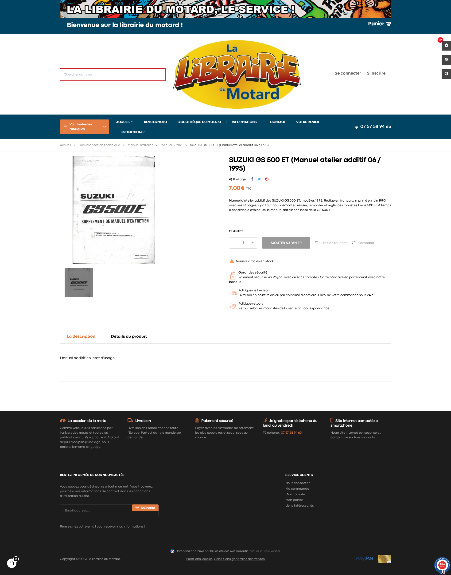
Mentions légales (199, 559)
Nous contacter (297, 483)
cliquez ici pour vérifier (265, 551)
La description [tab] (81, 336)
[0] (316, 74)
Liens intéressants (299, 505)
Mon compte (295, 494)
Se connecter (348, 73)
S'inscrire (376, 73)
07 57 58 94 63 (375, 127)
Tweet (259, 179)
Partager (252, 179)
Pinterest (266, 179)
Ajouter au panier (286, 243)
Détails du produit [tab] (129, 336)
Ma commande (297, 488)
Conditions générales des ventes (239, 559)
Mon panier (294, 500)
